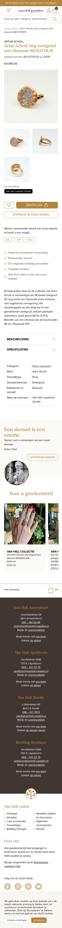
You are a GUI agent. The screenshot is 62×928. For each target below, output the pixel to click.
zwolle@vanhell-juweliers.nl (31, 716)
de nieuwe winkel (35, 730)
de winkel (35, 640)
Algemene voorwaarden (43, 823)
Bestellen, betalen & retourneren (46, 815)
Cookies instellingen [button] (17, 920)
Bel (8, 239)
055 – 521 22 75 (31, 667)
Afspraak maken (42, 457)
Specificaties (17, 349)
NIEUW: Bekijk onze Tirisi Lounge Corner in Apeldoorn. (31, 2)
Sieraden (12, 817)
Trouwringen (14, 825)
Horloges (12, 813)
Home (7, 28)
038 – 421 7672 (31, 712)
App (19, 239)
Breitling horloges (16, 829)
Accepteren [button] (38, 920)
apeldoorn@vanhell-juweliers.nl (31, 671)
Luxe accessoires (16, 821)
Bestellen (34, 205)
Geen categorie (41, 366)
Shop (15, 28)
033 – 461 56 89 (31, 622)
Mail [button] (30, 239)
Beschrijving (18, 339)
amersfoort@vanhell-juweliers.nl (31, 626)
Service (40, 829)
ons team (41, 636)
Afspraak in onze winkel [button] (31, 214)
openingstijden (36, 630)
